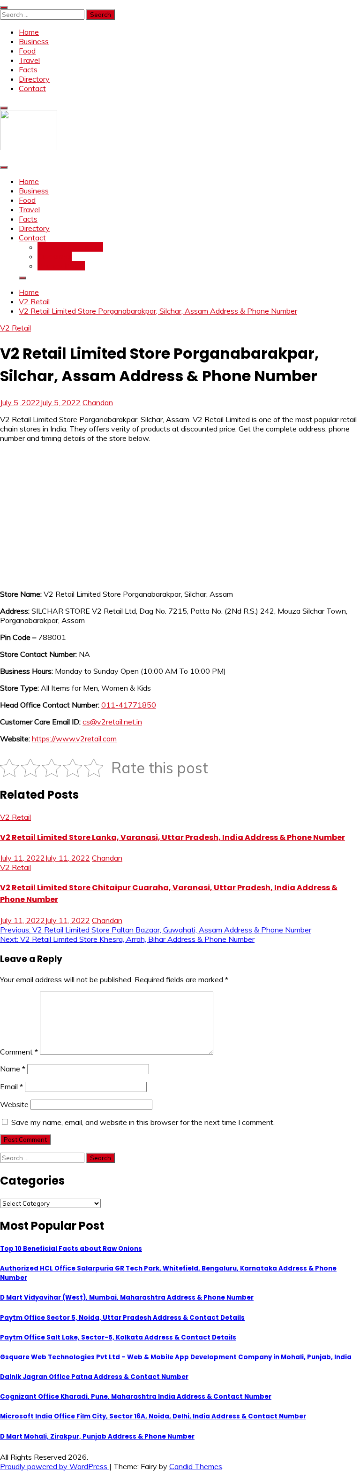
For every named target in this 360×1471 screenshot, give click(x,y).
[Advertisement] (180, 516)
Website (14, 1104)
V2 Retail (15, 327)
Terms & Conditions (70, 247)
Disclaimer (55, 256)
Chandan (97, 402)
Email (11, 1086)
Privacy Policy (61, 265)
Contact (32, 88)
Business (34, 41)
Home (29, 32)
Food (27, 50)
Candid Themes (195, 1466)
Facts (28, 69)
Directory (34, 79)
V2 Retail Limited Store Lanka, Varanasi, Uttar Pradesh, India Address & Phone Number (172, 837)
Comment (19, 1051)
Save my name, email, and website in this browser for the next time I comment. (143, 1122)
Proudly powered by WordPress (54, 1466)
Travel (29, 60)
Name (12, 1068)
